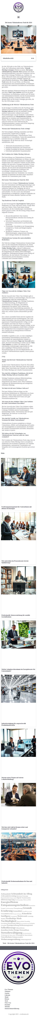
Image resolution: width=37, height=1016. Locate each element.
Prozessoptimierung (24, 923)
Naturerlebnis (20, 921)
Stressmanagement (27, 933)
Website (7, 1006)
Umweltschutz (6, 937)
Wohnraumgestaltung (10, 939)
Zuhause (7, 991)
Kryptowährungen (17, 913)
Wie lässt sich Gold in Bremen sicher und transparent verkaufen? (15, 828)
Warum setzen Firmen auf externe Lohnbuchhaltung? (12, 778)
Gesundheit (17, 911)
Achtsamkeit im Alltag (21, 894)
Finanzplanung (18, 908)
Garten (7, 993)
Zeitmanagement (26, 939)
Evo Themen (9, 989)
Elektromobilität (27, 899)
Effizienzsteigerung (8, 900)
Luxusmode (14, 916)
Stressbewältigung (11, 932)
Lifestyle (7, 995)
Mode (6, 997)
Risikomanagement (26, 925)
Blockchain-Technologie (22, 896)
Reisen (7, 999)
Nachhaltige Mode (14, 918)
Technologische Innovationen (24, 935)
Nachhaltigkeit (8, 921)
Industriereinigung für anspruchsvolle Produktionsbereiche (14, 724)
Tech (4, 943)
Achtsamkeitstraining (8, 896)
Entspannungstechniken (15, 905)
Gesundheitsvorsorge (27, 911)
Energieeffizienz (9, 902)
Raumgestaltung (13, 925)
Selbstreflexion (20, 928)
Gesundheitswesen (7, 913)
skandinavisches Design (10, 930)
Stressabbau (24, 930)
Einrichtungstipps (19, 899)
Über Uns (8, 1003)
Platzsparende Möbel (14, 923)
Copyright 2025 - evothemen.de (18, 1014)
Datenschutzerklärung (12, 1008)
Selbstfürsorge (8, 927)
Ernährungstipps (9, 908)
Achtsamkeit (6, 894)
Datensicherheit (5, 898)
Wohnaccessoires (17, 937)
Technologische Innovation (8, 935)
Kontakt (7, 1005)
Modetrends (22, 916)
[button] (18, 17)
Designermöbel (13, 897)
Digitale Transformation (24, 898)
